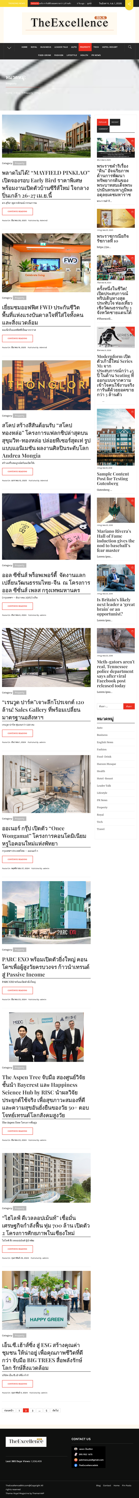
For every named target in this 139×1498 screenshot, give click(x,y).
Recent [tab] (115, 122)
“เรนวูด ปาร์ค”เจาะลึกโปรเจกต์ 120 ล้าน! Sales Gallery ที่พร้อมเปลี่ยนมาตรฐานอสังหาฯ (43, 709)
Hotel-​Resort (110, 47)
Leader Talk (61, 47)
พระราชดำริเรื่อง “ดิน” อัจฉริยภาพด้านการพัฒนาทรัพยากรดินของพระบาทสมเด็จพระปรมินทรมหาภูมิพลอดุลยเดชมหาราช (114, 180)
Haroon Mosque (106, 764)
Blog (98, 1485)
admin (43, 615)
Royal (34, 47)
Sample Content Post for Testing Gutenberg (113, 478)
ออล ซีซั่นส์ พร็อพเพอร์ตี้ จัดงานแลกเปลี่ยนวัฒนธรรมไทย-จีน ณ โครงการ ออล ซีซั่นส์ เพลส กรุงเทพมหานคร (46, 582)
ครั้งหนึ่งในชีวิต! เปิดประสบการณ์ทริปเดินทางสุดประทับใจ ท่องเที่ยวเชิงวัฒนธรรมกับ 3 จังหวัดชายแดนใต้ (114, 300)
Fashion (58, 55)
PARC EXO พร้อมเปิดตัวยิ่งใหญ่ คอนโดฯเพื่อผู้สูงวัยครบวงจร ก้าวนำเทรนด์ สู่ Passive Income (45, 966)
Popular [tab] (103, 122)
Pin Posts (126, 1485)
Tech (96, 47)
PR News (96, 55)
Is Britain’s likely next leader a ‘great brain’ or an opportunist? (116, 607)
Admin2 (44, 220)
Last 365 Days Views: (18, 1461)
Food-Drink (44, 55)
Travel (101, 829)
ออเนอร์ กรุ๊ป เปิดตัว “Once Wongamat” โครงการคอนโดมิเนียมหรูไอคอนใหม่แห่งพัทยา (44, 835)
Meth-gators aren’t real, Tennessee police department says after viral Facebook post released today (116, 673)
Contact (107, 1485)
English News (105, 742)
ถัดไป (55, 1410)
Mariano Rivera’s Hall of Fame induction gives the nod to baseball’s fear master (116, 540)
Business (45, 47)
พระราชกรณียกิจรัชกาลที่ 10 (113, 238)
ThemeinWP (38, 1493)
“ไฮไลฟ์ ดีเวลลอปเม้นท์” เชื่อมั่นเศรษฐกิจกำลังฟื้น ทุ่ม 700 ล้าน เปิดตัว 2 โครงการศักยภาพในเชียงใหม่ (46, 1225)
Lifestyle (72, 55)
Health (84, 55)
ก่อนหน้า (8, 1410)
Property (85, 47)
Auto (74, 47)
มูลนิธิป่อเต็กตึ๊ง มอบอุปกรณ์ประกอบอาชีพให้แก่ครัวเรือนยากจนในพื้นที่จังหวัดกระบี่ (63, 3)
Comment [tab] (103, 129)
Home (25, 47)
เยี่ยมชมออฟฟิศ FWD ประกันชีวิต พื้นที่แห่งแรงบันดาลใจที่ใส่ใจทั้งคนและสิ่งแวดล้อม (42, 314)
